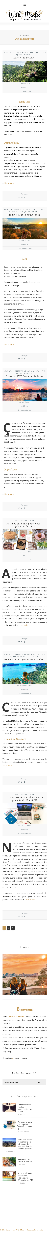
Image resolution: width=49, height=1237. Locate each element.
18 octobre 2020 (24, 826)
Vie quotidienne (31, 53)
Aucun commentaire (24, 91)
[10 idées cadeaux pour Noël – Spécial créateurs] (25, 540)
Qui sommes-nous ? (28, 52)
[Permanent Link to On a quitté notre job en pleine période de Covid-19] (9, 1128)
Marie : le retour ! (24, 57)
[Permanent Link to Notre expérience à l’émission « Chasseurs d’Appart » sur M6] (9, 1180)
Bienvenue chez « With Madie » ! (25, 1160)
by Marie (24, 87)
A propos (9, 52)
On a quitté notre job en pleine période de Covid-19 (25, 798)
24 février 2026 (25, 240)
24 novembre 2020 (24, 552)
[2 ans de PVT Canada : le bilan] (25, 390)
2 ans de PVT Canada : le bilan (25, 376)
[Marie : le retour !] (25, 72)
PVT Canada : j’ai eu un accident (24, 659)
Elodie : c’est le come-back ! (25, 214)
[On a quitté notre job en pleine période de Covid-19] (25, 814)
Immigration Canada (16, 210)
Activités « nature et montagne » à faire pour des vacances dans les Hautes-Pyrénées (25, 1144)
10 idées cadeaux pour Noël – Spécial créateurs (24, 525)
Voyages (33, 656)
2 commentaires (24, 410)
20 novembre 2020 (24, 685)
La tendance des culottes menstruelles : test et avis (25, 1108)
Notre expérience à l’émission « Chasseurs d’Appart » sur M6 (25, 1176)
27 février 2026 (24, 83)
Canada (8, 371)
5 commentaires (24, 834)
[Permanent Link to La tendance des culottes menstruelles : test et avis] (9, 1111)
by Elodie (24, 244)
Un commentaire (24, 693)
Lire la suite (9, 183)
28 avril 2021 (24, 402)
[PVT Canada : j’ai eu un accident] (25, 674)
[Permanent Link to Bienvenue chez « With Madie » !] (9, 1166)
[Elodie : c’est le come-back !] (25, 229)
